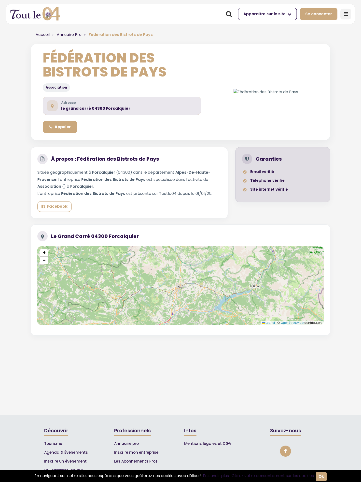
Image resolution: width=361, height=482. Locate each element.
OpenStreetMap (292, 323)
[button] (44, 253)
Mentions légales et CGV (207, 443)
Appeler (63, 127)
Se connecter (318, 14)
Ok (321, 476)
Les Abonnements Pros (136, 461)
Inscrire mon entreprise (136, 452)
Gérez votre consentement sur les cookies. (273, 476)
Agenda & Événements (66, 452)
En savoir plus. (216, 476)
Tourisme (53, 443)
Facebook (57, 206)
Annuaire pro (126, 443)
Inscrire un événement (65, 461)
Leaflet (270, 323)
